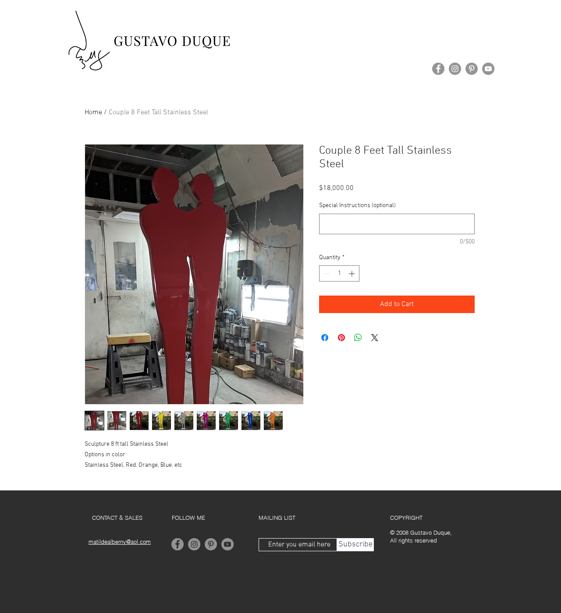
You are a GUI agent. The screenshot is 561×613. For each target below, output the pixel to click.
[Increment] (352, 273)
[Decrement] (325, 273)
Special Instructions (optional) (357, 205)
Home (93, 112)
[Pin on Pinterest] (341, 337)
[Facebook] (438, 69)
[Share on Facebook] (325, 337)
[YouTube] (488, 69)
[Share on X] (374, 337)
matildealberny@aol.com (120, 541)
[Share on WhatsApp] (358, 337)
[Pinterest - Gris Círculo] (471, 69)
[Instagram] (455, 69)
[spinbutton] (339, 273)
